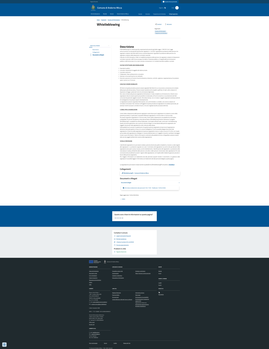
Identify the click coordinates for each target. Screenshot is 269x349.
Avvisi (159, 273)
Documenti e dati (93, 273)
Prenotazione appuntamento (142, 304)
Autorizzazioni (115, 273)
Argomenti (103, 20)
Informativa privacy (139, 293)
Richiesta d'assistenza (140, 306)
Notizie (160, 271)
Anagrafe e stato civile (117, 271)
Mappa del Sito (126, 343)
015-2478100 (97, 298)
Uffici (90, 284)
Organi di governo (93, 278)
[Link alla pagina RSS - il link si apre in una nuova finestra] (165, 8)
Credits (115, 343)
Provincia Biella (115, 295)
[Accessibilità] (4, 344)
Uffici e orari (92, 322)
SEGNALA (171, 165)
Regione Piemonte (94, 1)
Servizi (112, 14)
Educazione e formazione (118, 278)
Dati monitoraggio (93, 343)
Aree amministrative (94, 271)
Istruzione (147, 14)
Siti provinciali (115, 297)
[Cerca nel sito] (176, 7)
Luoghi (160, 283)
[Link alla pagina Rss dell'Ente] (159, 292)
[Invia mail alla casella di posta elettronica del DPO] (96, 332)
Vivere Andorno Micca (123, 14)
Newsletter (161, 294)
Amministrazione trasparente (142, 299)
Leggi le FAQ (138, 301)
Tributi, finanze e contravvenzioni (143, 273)
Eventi (159, 285)
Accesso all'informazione (114, 20)
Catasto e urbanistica (117, 275)
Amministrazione (95, 14)
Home (98, 20)
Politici (90, 282)
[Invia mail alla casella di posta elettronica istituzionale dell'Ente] (100, 302)
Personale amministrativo (95, 280)
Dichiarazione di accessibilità (141, 297)
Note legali (137, 295)
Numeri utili (91, 324)
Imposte (140, 14)
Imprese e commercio (140, 271)
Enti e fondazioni (93, 275)
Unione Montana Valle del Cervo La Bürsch (122, 299)
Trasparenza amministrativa (159, 14)
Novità (105, 14)
